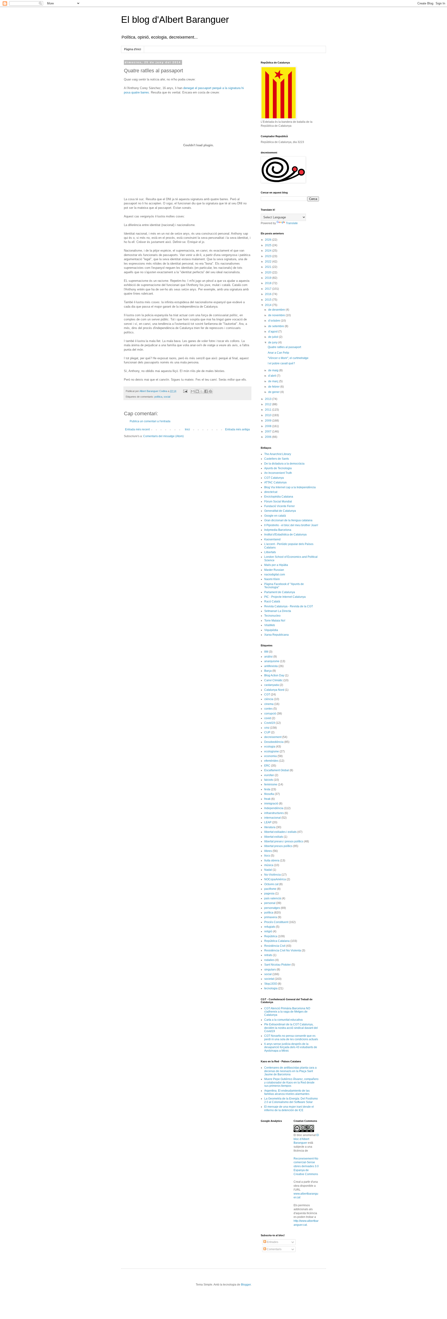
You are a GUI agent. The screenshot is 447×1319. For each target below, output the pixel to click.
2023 (268, 256)
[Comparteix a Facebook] (206, 391)
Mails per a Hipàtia (276, 565)
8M (266, 651)
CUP (267, 732)
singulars (270, 969)
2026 (268, 239)
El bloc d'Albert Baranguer (306, 1139)
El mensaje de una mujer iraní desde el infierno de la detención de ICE (289, 1108)
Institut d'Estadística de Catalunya (285, 534)
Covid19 (269, 722)
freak (267, 799)
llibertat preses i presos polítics (283, 841)
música (268, 865)
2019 (268, 277)
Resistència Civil (274, 945)
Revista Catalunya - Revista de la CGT (288, 606)
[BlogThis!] (197, 391)
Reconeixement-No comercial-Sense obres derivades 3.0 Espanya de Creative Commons (306, 1166)
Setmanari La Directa (277, 611)
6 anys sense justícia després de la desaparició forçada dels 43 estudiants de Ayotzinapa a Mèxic (290, 1047)
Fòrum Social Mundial (278, 501)
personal (269, 903)
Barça (268, 670)
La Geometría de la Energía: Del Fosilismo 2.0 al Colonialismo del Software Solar (291, 1100)
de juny (273, 342)
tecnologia (271, 988)
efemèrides (271, 760)
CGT (267, 694)
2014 (268, 305)
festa (267, 789)
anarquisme (271, 661)
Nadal (268, 869)
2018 (268, 283)
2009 (268, 420)
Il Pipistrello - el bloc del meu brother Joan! (291, 525)
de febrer (274, 386)
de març (273, 381)
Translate (292, 223)
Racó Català (272, 601)
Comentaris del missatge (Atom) (163, 436)
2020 (268, 272)
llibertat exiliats (273, 836)
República (270, 936)
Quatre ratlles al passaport (284, 347)
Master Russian (274, 569)
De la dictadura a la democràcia (284, 463)
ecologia (269, 746)
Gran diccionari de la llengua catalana (288, 520)
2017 (268, 288)
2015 (268, 299)
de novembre (277, 315)
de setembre (276, 326)
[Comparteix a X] (201, 391)
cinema (269, 704)
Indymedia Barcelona (277, 530)
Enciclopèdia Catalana (278, 496)
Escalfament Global (276, 770)
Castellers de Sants (276, 458)
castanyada (271, 685)
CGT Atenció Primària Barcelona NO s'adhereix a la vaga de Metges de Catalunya (287, 1012)
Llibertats (270, 552)
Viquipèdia (271, 630)
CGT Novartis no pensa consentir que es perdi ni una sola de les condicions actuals (291, 1037)
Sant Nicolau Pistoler (277, 964)
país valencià (272, 898)
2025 (268, 245)
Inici (187, 429)
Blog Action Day (274, 675)
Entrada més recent (137, 429)
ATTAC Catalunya (275, 482)
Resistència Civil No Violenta (282, 950)
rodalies (269, 960)
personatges (272, 908)
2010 (268, 415)
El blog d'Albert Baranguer (175, 19)
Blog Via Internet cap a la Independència (290, 487)
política (158, 396)
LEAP (267, 822)
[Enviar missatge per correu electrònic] (185, 391)
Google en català (275, 515)
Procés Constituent (276, 922)
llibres (268, 851)
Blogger (246, 1284)
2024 (268, 250)
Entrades (272, 1242)
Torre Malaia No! (274, 620)
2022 (268, 261)
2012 (268, 404)
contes (268, 708)
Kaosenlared (272, 539)
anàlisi (268, 656)
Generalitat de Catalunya (280, 510)
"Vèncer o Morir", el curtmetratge (288, 358)
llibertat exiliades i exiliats (280, 832)
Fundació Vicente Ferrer (279, 506)
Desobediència (274, 742)
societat (269, 978)
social (167, 396)
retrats (268, 955)
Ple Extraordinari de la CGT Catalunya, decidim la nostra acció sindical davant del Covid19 (291, 1028)
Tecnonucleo (272, 615)
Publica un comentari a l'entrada (150, 421)
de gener (274, 392)
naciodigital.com (274, 574)
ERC (267, 765)
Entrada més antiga (237, 429)
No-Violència (272, 874)
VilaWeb (269, 625)
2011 (268, 409)
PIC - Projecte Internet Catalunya (285, 596)
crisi (266, 727)
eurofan (269, 775)
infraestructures (274, 813)
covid (267, 718)
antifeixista (271, 666)
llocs (267, 855)
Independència (273, 808)
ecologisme (271, 751)
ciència (268, 699)
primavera (270, 917)
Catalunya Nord (274, 689)
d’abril (272, 375)
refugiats (269, 926)
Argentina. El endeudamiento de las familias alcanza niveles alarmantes (287, 1092)
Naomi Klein (272, 579)
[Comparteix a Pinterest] (210, 391)
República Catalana (277, 941)
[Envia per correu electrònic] (192, 391)
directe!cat (270, 492)
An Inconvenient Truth (278, 473)
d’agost (273, 331)
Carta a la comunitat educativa (283, 1019)
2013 (268, 399)
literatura (269, 827)
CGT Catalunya (274, 477)
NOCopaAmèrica (275, 879)
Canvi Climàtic (273, 680)
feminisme (270, 784)
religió (268, 931)
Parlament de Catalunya (279, 592)
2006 (268, 437)
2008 (268, 426)
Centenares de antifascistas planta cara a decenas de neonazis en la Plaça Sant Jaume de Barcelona (290, 1071)
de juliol (273, 337)
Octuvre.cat (271, 884)
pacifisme (270, 888)
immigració (271, 803)
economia (270, 756)
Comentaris (273, 1249)
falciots (268, 779)
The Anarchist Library (277, 454)
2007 (268, 431)
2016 (268, 294)
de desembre (277, 309)
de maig (273, 370)
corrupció (270, 713)
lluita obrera (271, 860)
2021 (268, 267)
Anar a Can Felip (278, 352)
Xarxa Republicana (276, 634)
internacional (272, 817)
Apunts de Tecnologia (278, 468)
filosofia (269, 794)
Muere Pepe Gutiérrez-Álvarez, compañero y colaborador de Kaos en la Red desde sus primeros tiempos (291, 1082)
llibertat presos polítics (278, 846)
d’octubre (274, 320)
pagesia (269, 893)
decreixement (272, 737)
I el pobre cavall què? (281, 363)
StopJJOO (270, 983)
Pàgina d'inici (132, 49)
